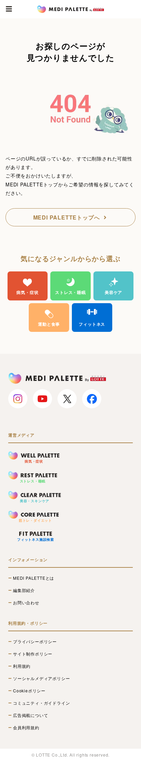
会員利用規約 (26, 727)
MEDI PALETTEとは (33, 578)
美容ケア (113, 292)
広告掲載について (30, 715)
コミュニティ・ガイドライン (41, 703)
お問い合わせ (26, 603)
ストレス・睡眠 (70, 292)
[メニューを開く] (8, 8)
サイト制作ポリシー (32, 654)
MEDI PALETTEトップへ (66, 217)
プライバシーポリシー (35, 641)
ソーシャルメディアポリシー (41, 678)
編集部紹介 (24, 590)
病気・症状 (27, 292)
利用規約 (21, 666)
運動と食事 (49, 324)
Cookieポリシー (29, 691)
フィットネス (92, 324)
